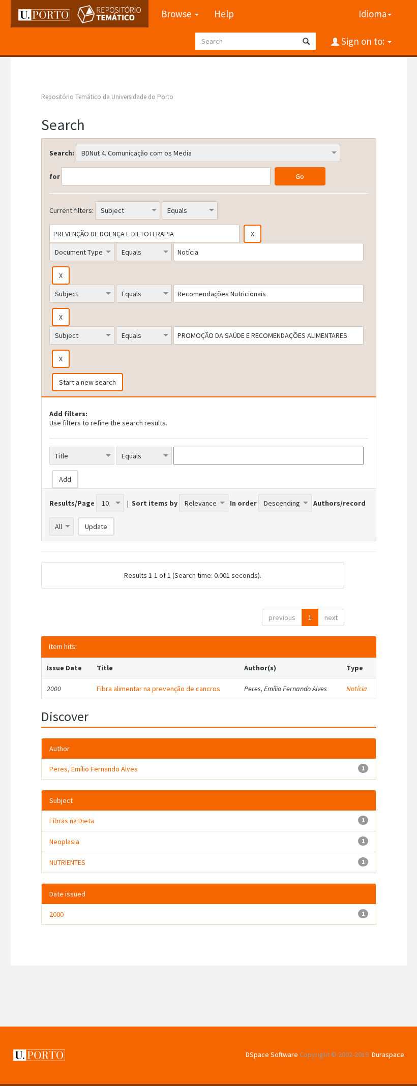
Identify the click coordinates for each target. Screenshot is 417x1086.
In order (243, 503)
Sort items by (154, 503)
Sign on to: (362, 41)
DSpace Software (272, 1054)
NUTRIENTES (67, 862)
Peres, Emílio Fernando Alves (93, 768)
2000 (56, 914)
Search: (61, 153)
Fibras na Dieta (71, 820)
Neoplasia (64, 841)
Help (224, 14)
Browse (177, 14)
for (54, 176)
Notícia (356, 688)
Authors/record (339, 503)
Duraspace (388, 1054)
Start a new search (87, 382)
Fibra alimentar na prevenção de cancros (158, 688)
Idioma (372, 14)
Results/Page (72, 503)
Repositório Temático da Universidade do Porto (107, 96)
